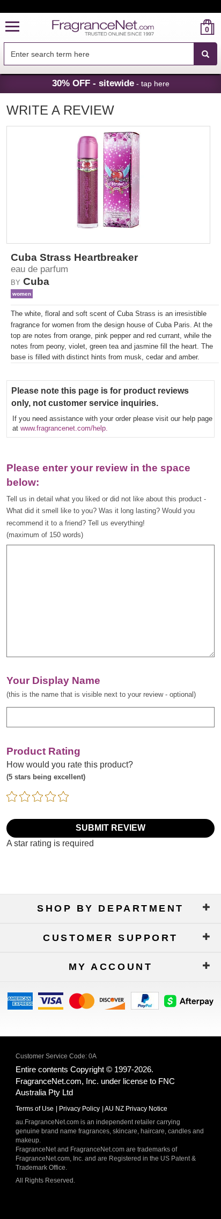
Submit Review (110, 827)
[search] (190, 27)
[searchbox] (99, 53)
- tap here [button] (111, 83)
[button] (12, 27)
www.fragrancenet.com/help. (64, 428)
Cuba (36, 281)
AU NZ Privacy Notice (136, 1108)
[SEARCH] (205, 54)
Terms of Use (35, 1108)
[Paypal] (145, 1000)
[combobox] (110, 54)
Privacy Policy (79, 1108)
